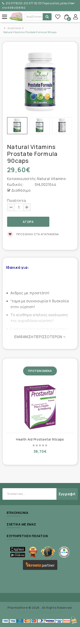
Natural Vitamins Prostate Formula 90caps (30, 32)
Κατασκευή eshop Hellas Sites (40, 612)
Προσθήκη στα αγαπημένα (37, 234)
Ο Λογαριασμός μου (75, 16)
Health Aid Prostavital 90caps (40, 439)
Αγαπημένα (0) (57, 16)
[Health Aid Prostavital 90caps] (40, 407)
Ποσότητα (16, 200)
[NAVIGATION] (4, 16)
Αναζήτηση (15, 28)
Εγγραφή (67, 493)
